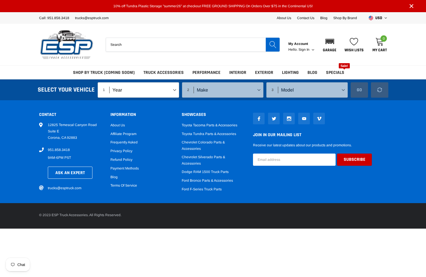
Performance (206, 73)
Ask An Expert (70, 173)
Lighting (290, 73)
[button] (329, 44)
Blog (323, 18)
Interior (237, 73)
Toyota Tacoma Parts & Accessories (209, 125)
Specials (335, 73)
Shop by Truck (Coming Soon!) (104, 73)
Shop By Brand (345, 18)
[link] (259, 118)
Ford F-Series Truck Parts (202, 189)
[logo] (66, 44)
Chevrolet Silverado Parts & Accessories (203, 160)
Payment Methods (124, 168)
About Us (284, 18)
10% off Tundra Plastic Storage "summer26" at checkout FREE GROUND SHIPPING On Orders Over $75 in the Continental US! (213, 6)
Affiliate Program (123, 134)
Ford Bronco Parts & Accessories (207, 180)
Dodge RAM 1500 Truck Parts (205, 172)
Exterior (264, 73)
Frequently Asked (124, 142)
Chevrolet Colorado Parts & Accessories (203, 145)
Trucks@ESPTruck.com (92, 18)
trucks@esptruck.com (64, 188)
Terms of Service (123, 185)
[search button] (273, 45)
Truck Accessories (163, 73)
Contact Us (305, 18)
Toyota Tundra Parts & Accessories (209, 134)
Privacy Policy (121, 151)
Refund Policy (121, 160)
